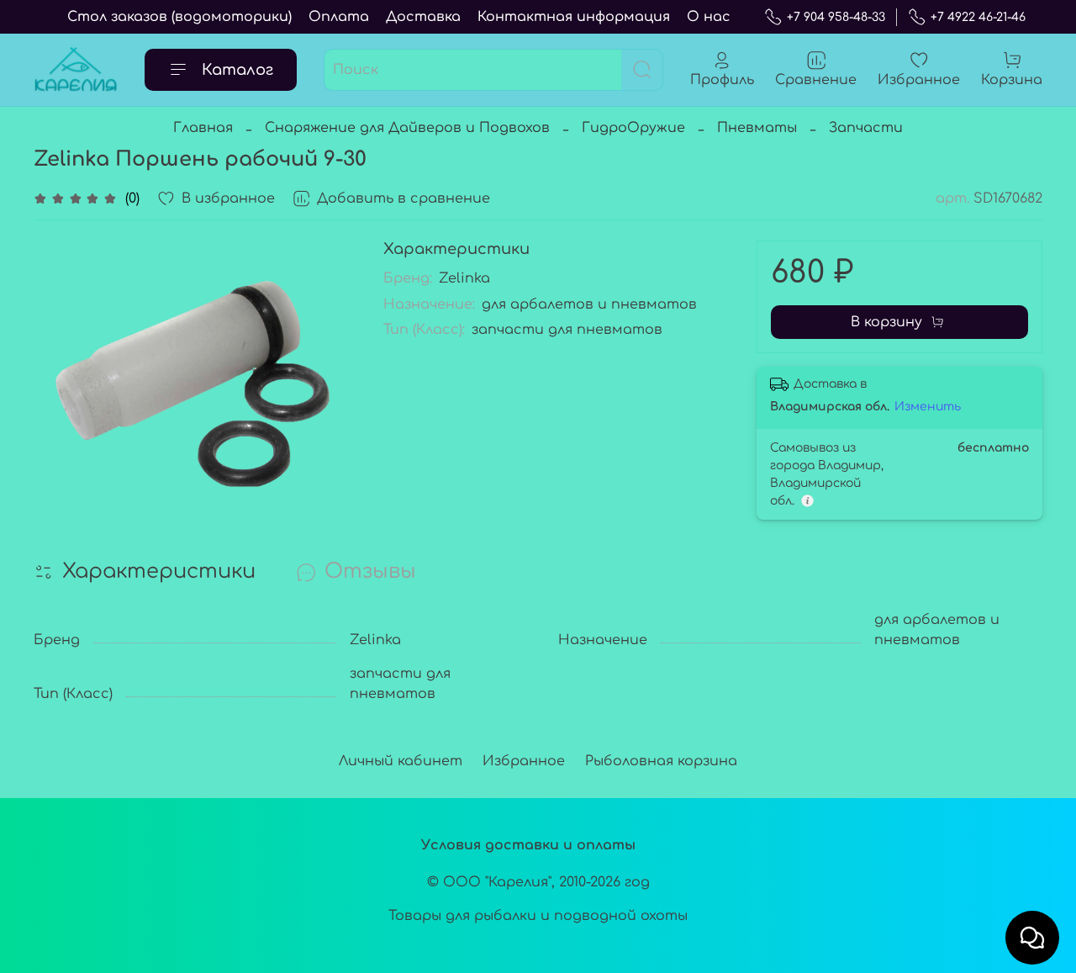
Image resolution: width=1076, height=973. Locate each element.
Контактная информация (573, 16)
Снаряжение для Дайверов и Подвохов (407, 127)
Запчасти (866, 127)
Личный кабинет (400, 761)
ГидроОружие (633, 127)
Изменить (927, 406)
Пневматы (757, 127)
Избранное (524, 761)
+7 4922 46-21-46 (978, 17)
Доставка (423, 16)
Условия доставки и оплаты (528, 845)
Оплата (339, 16)
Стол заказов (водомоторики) (179, 16)
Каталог (237, 69)
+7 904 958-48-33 (836, 17)
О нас (709, 16)
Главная (203, 127)
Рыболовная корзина (661, 761)
